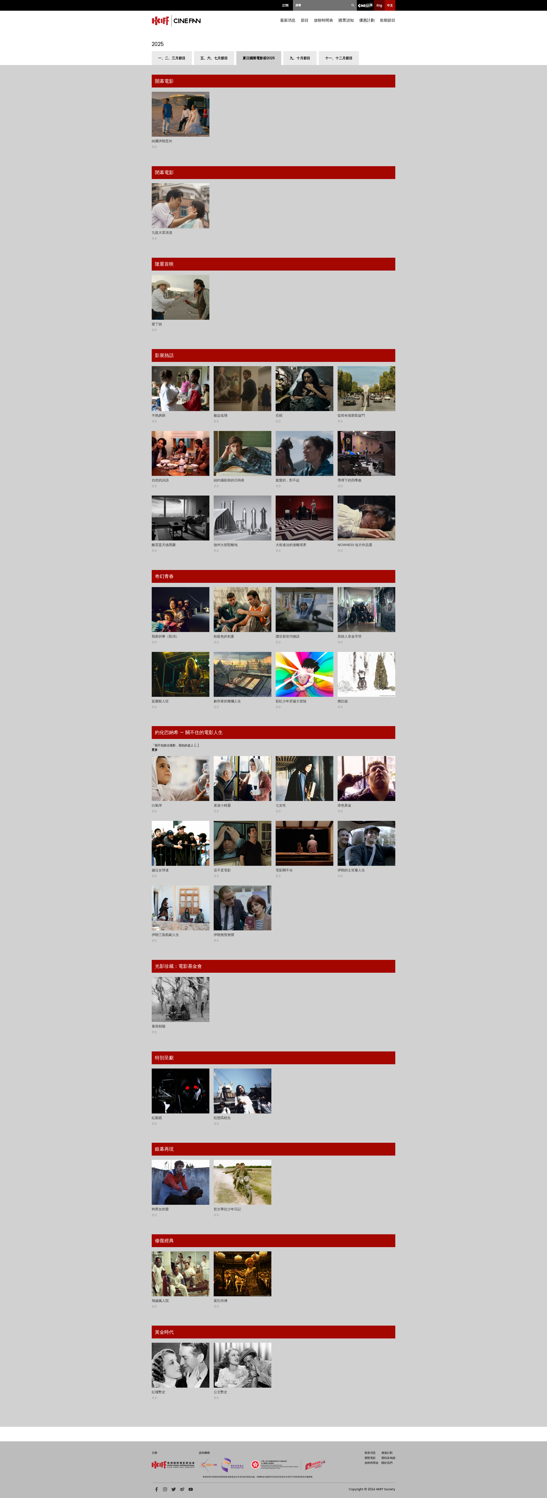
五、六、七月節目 (214, 58)
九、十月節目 (300, 58)
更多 (155, 750)
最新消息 (288, 20)
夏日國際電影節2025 (259, 58)
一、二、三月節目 (171, 58)
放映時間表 (323, 20)
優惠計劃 (367, 20)
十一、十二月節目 (339, 58)
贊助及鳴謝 (388, 1458)
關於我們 (387, 1463)
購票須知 (346, 20)
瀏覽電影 (370, 1458)
